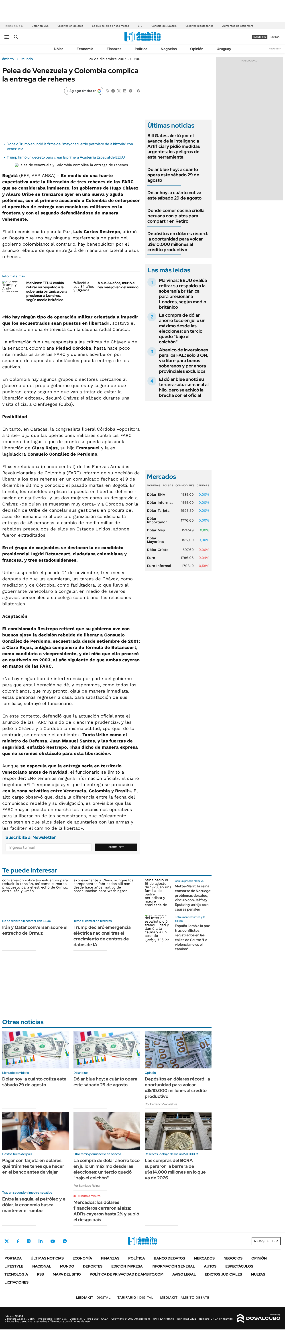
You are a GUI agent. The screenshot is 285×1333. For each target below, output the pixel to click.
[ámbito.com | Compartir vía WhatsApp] (107, 90)
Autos (210, 1266)
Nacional (41, 1266)
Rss (40, 1274)
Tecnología (16, 1274)
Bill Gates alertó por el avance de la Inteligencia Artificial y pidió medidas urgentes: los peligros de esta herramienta (173, 146)
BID (140, 25)
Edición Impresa (127, 1266)
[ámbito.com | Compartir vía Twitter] (119, 90)
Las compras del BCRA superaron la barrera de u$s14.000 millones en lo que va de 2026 (175, 1169)
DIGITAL (93, 1297)
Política (141, 49)
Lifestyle (13, 1266)
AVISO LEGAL (184, 1274)
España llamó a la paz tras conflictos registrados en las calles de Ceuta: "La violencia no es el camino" (192, 937)
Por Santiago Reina (86, 1186)
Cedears (203, 485)
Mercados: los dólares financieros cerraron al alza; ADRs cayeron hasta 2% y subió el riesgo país (106, 1211)
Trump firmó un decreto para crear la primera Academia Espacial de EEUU (66, 157)
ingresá (274, 37)
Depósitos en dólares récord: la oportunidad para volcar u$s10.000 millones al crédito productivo (177, 242)
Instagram (29, 1241)
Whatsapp (65, 1241)
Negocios (169, 49)
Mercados (204, 1258)
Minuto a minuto (89, 1196)
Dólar (58, 49)
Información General (173, 1266)
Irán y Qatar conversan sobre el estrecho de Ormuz (34, 930)
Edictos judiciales (223, 1274)
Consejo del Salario (164, 25)
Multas (258, 1274)
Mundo (27, 59)
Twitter (6, 1241)
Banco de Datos (169, 1258)
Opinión (196, 49)
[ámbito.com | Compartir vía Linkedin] (124, 90)
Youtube (52, 1241)
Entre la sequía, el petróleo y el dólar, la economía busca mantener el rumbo (34, 1204)
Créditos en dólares (70, 25)
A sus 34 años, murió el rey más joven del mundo (118, 285)
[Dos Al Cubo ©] (259, 1318)
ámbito (8, 59)
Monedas (154, 485)
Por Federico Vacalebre (161, 1104)
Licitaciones (16, 1282)
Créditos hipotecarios (199, 25)
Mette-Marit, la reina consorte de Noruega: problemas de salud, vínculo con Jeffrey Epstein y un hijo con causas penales (193, 898)
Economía (85, 49)
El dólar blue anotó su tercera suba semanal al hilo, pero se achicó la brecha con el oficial (184, 387)
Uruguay (224, 49)
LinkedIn (41, 1241)
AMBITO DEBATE (184, 1297)
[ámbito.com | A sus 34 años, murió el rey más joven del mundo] (83, 286)
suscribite (259, 37)
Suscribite (116, 847)
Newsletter (275, 48)
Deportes (92, 1266)
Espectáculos (239, 1266)
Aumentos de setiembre (237, 25)
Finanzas (114, 49)
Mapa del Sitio (67, 1274)
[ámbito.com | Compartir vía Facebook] (113, 90)
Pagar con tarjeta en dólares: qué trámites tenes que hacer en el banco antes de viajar (33, 1166)
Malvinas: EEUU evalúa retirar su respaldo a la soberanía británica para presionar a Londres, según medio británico (46, 291)
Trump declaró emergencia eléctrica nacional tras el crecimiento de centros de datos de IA (102, 936)
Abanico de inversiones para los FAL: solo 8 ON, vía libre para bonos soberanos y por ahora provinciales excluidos (183, 360)
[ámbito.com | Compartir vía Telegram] (130, 90)
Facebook (18, 1241)
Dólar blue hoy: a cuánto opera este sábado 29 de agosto (173, 175)
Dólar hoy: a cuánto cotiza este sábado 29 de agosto (174, 195)
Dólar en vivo (40, 25)
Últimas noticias (47, 1258)
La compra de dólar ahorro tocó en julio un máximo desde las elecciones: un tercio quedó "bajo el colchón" (182, 328)
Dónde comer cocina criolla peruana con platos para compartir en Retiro (175, 216)
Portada (13, 1258)
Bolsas (168, 485)
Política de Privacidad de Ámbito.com (126, 1274)
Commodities (185, 485)
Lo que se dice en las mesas (110, 25)
